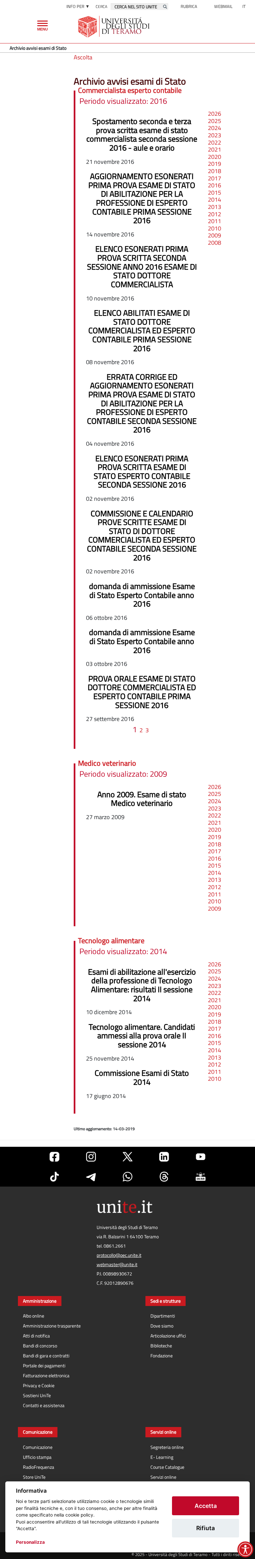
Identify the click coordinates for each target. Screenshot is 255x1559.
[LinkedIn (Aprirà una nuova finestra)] (164, 1157)
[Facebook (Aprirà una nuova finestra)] (54, 1157)
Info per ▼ (78, 6)
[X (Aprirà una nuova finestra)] (127, 1157)
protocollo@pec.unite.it (119, 1255)
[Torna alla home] (114, 26)
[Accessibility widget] (245, 1549)
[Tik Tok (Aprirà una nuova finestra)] (54, 1177)
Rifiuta (205, 1528)
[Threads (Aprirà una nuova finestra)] (164, 1177)
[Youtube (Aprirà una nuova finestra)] (201, 1157)
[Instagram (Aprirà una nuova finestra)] (91, 1157)
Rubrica (189, 6)
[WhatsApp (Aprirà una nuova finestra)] (127, 1177)
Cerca (101, 6)
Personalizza (30, 1542)
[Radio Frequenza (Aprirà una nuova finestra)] (201, 1177)
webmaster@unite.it (117, 1264)
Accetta (206, 1505)
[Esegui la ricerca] (165, 6)
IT (244, 6)
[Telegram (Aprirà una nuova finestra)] (91, 1177)
